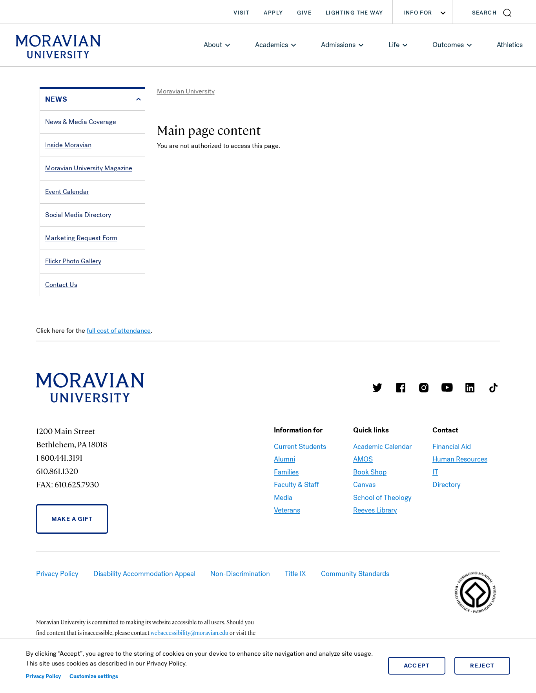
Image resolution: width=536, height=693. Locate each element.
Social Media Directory (78, 214)
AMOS (363, 459)
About (213, 44)
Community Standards (355, 573)
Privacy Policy (43, 676)
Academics (271, 44)
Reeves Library (375, 510)
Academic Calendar (382, 446)
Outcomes (448, 44)
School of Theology (382, 497)
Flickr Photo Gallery (73, 261)
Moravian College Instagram (424, 387)
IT (435, 472)
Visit (241, 12)
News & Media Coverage (80, 121)
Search (484, 12)
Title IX (295, 573)
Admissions (338, 44)
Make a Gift (72, 519)
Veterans (287, 510)
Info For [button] (417, 12)
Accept (417, 665)
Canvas (364, 484)
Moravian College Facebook (401, 387)
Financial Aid (451, 446)
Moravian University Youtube (447, 387)
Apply (273, 12)
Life (393, 44)
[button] (494, 12)
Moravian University (186, 91)
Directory (446, 484)
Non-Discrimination (240, 573)
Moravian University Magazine (88, 168)
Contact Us (61, 284)
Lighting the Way (354, 12)
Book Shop (370, 472)
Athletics (510, 44)
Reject (482, 665)
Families (286, 472)
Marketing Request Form (81, 238)
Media (283, 497)
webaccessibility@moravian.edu (189, 632)
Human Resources (459, 459)
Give (304, 12)
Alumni (284, 459)
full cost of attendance (119, 330)
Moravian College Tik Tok (493, 387)
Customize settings (93, 676)
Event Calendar (67, 191)
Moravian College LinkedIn (470, 387)
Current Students (300, 446)
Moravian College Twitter (377, 387)
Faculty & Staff (296, 484)
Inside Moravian (68, 145)
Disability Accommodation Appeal (144, 573)
